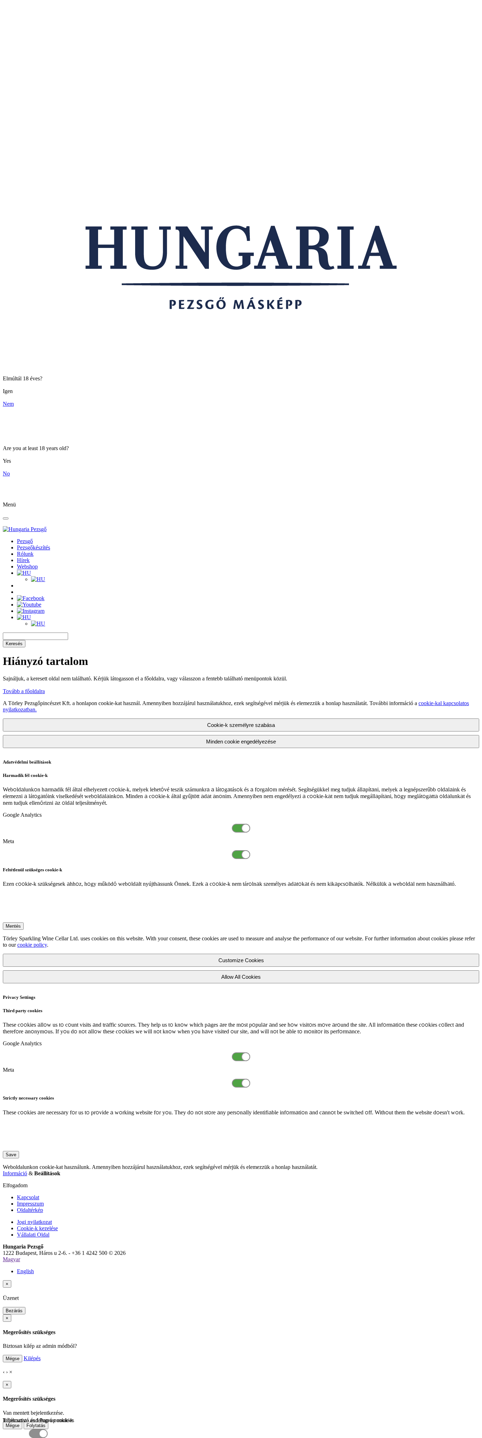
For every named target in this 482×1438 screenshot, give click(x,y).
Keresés (14, 643)
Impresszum (30, 1204)
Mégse (12, 1358)
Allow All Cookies (241, 977)
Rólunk (25, 554)
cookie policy (32, 945)
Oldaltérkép (30, 1210)
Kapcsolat (28, 1197)
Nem (8, 404)
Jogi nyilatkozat (34, 1222)
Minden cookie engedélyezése (241, 742)
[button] (24, 573)
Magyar (11, 1259)
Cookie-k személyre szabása (241, 725)
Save (11, 1154)
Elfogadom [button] (15, 1185)
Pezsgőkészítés (33, 547)
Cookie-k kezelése (37, 1228)
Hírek (23, 560)
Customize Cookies (241, 960)
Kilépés (32, 1358)
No (6, 474)
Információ (15, 1173)
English (25, 1271)
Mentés (13, 926)
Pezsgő (25, 541)
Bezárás (14, 1310)
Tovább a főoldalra (24, 691)
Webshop (27, 566)
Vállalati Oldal (33, 1235)
